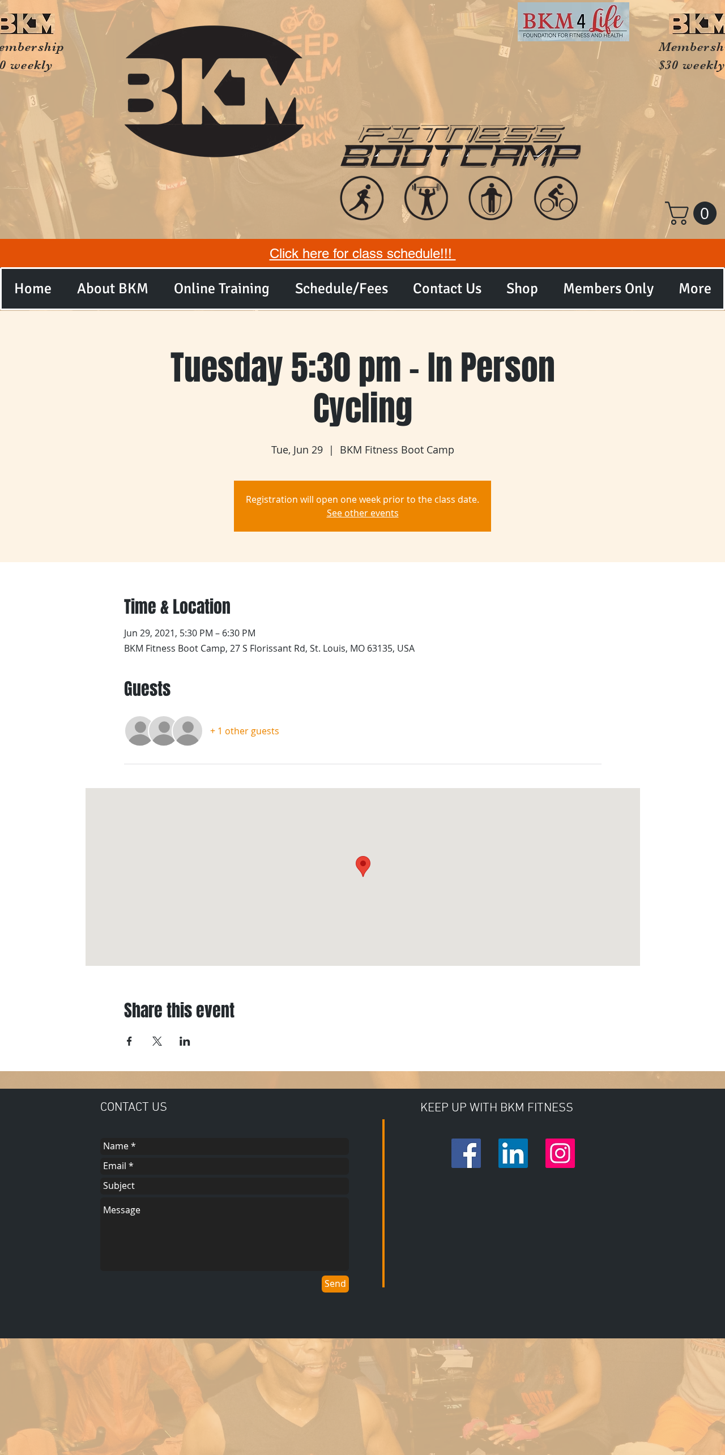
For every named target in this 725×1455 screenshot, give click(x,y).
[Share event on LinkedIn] (185, 1041)
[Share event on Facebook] (129, 1041)
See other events (363, 513)
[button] (693, 213)
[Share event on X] (157, 1041)
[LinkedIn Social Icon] (513, 1153)
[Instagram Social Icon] (560, 1153)
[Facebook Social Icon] (466, 1153)
